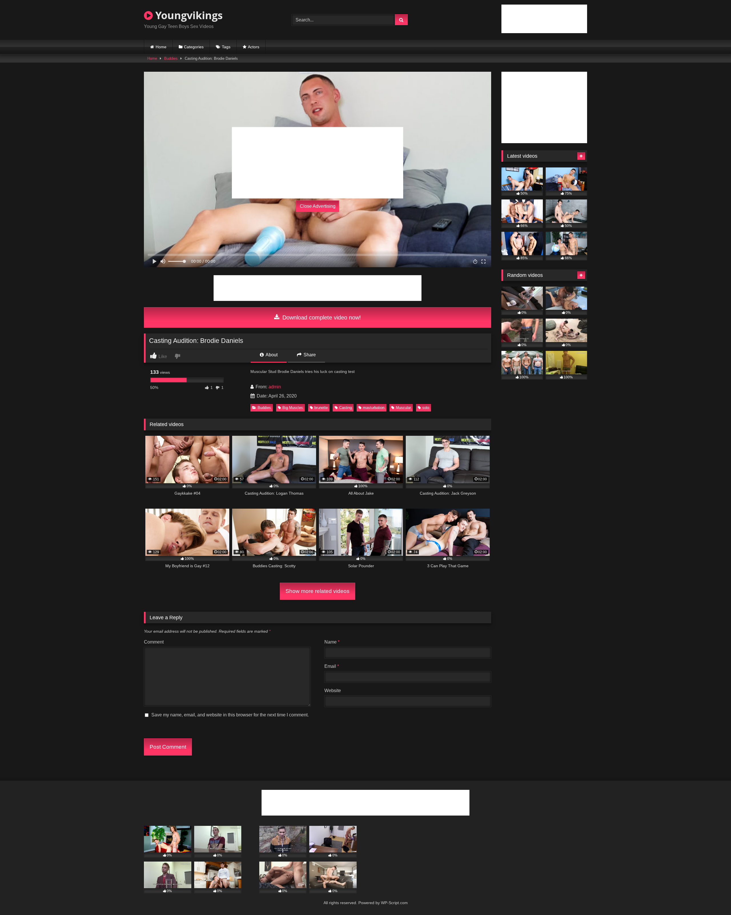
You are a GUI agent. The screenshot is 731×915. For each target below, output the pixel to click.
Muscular (403, 407)
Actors (253, 47)
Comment (154, 642)
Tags (226, 47)
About (271, 354)
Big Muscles (292, 407)
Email (331, 666)
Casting (345, 407)
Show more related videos (318, 591)
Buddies (171, 58)
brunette (321, 407)
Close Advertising (318, 206)
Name (332, 642)
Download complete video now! (321, 317)
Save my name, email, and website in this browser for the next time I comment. (230, 714)
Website (332, 690)
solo (425, 407)
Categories (194, 47)
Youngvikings (188, 15)
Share (309, 354)
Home (161, 47)
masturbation (373, 407)
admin (274, 386)
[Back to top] (713, 898)
